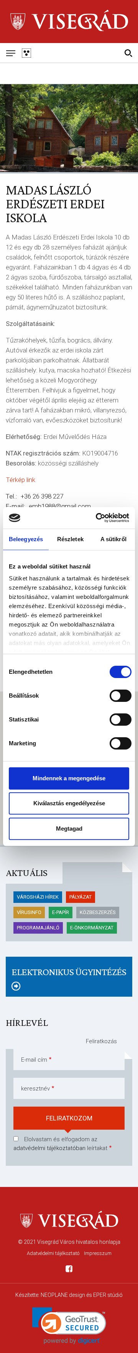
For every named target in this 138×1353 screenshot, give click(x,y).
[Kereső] (128, 53)
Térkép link (20, 480)
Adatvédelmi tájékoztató (53, 1253)
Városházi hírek (38, 897)
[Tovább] (69, 986)
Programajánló (38, 928)
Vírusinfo (29, 912)
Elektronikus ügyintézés (69, 971)
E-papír (60, 912)
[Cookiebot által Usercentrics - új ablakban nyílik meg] (97, 518)
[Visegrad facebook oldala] (69, 1270)
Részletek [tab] (70, 539)
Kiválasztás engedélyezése (69, 803)
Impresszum (98, 1253)
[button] (69, 1325)
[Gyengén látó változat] (26, 53)
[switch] (120, 696)
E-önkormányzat (91, 928)
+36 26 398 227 (42, 496)
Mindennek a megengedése (69, 778)
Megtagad (69, 828)
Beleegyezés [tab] (26, 539)
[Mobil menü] (10, 53)
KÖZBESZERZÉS (98, 912)
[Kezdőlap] (69, 21)
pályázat (80, 897)
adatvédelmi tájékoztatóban (49, 1148)
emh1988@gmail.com (60, 506)
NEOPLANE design (63, 1295)
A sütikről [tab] (113, 539)
